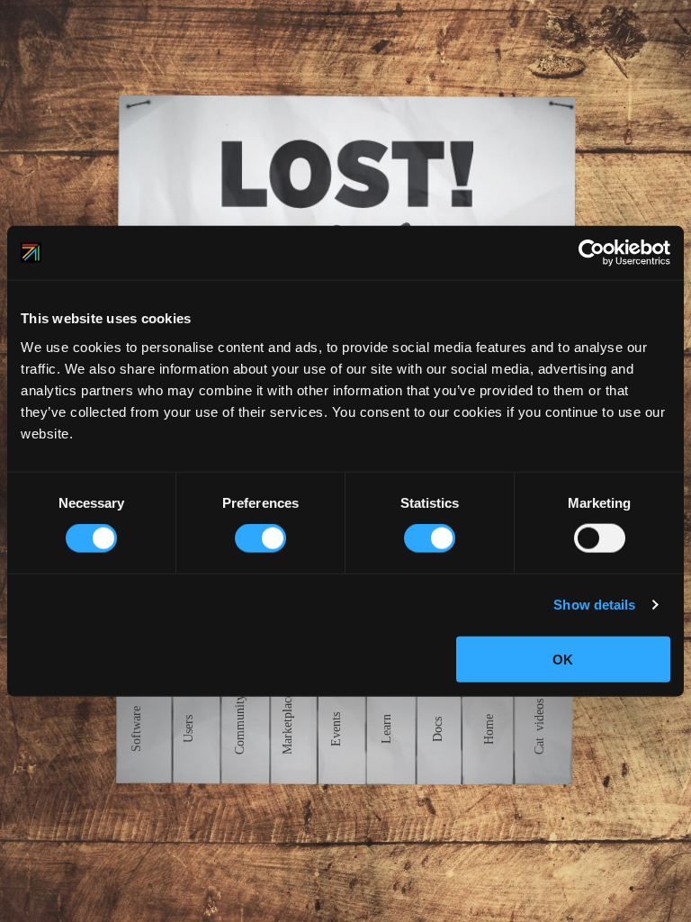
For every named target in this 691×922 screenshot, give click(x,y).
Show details (594, 604)
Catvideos (540, 722)
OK (562, 658)
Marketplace (287, 718)
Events (335, 728)
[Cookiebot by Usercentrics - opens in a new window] (591, 253)
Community (240, 721)
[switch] (260, 538)
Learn (387, 728)
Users (189, 728)
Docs (438, 729)
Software (136, 728)
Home (489, 729)
